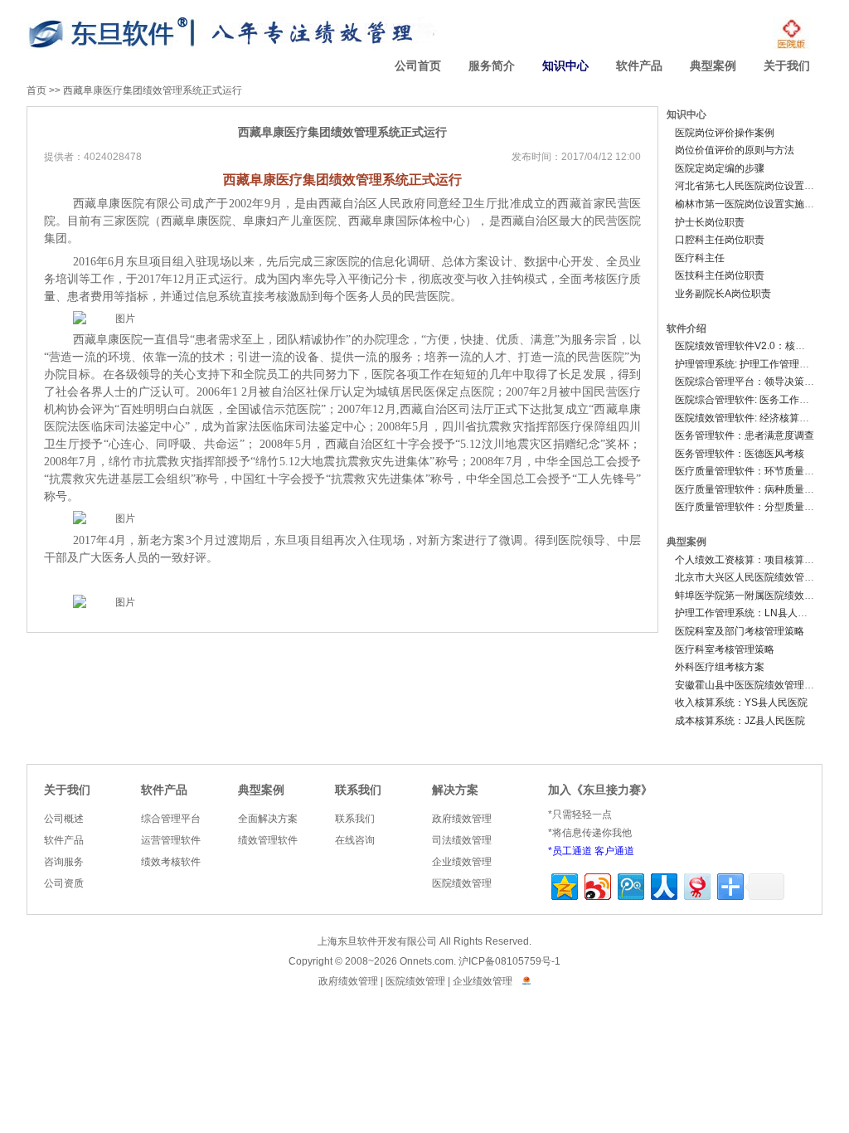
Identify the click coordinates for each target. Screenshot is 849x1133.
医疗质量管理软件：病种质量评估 (749, 489)
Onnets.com (427, 961)
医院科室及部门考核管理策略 (739, 631)
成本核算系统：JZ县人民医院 (740, 721)
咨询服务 (64, 862)
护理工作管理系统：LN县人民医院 (751, 613)
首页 (36, 90)
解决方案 (455, 790)
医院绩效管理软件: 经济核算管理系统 (757, 418)
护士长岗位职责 (710, 222)
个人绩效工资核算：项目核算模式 (749, 560)
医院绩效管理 (462, 883)
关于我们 (787, 66)
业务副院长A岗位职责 (723, 293)
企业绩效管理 (462, 862)
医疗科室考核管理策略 (724, 649)
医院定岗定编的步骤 (719, 168)
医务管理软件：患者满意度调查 (744, 435)
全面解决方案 (268, 818)
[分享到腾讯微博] (629, 884)
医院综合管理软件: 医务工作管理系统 (757, 400)
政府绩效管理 (462, 818)
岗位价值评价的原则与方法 (734, 150)
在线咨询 (355, 840)
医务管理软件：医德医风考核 (739, 454)
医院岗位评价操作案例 (724, 133)
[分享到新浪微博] (596, 884)
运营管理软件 (171, 840)
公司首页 (418, 66)
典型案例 (713, 66)
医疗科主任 (700, 258)
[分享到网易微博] (696, 884)
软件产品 (639, 66)
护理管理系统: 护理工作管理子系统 (752, 364)
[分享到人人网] (663, 884)
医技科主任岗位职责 (719, 275)
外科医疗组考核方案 (719, 667)
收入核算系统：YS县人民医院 (741, 702)
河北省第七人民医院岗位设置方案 (749, 186)
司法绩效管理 (462, 840)
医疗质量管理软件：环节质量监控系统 (759, 471)
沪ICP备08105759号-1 (509, 961)
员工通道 (572, 851)
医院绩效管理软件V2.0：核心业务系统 (760, 346)
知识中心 (565, 66)
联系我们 (358, 790)
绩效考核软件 (171, 862)
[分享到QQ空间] (563, 884)
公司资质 (64, 883)
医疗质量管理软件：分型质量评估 (749, 507)
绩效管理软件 (268, 840)
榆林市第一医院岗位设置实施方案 (749, 204)
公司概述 (64, 818)
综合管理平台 (171, 818)
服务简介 (491, 66)
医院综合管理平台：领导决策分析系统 (759, 381)
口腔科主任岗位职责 (719, 240)
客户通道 (614, 851)
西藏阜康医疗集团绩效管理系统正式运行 (152, 90)
